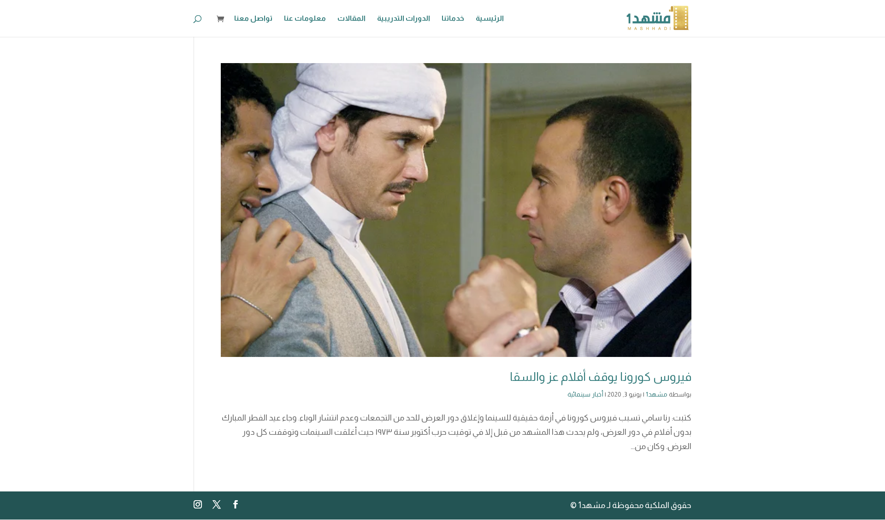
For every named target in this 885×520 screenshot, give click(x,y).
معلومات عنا (305, 18)
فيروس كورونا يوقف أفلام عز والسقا (600, 376)
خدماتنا (453, 18)
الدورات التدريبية (403, 18)
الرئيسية (490, 18)
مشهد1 (656, 394)
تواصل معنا (253, 18)
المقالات (351, 18)
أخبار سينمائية (585, 394)
